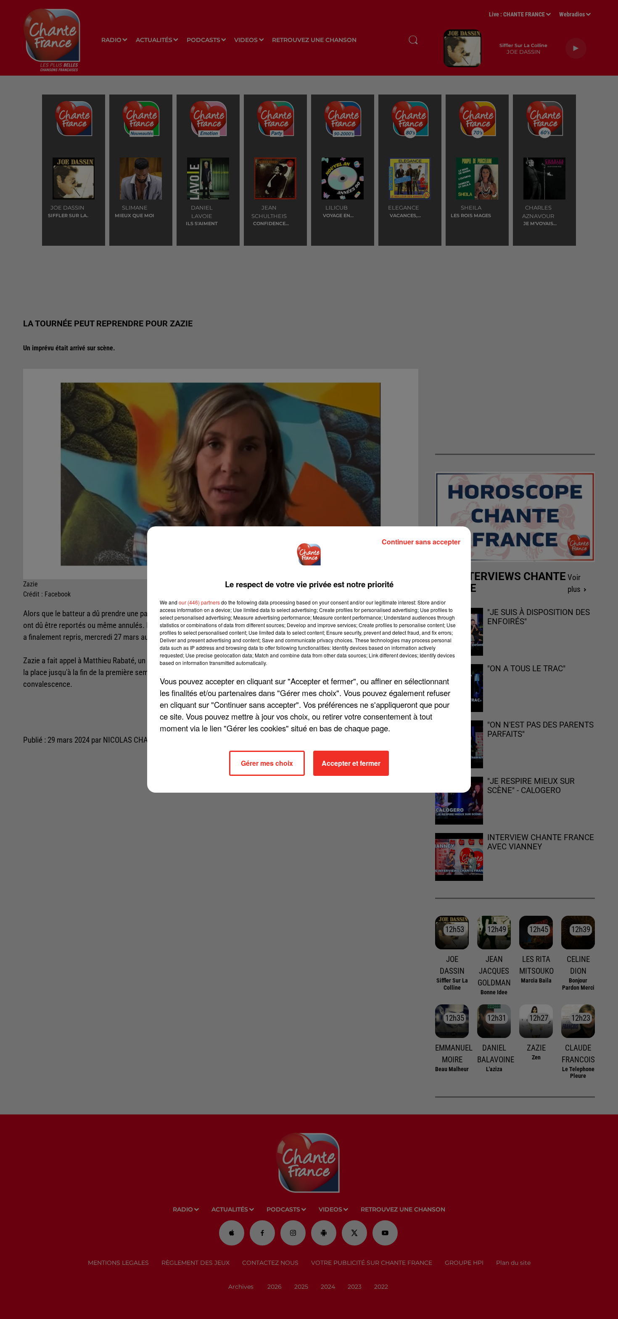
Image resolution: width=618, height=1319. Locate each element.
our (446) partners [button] (199, 602)
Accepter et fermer (351, 763)
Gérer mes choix (267, 763)
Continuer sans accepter (421, 542)
